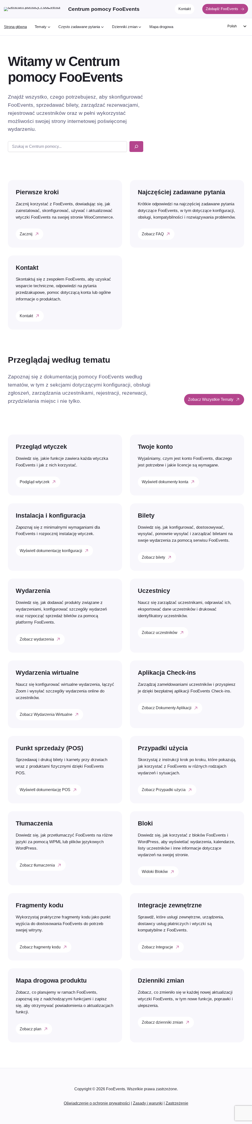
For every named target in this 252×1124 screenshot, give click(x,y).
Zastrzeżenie (177, 1103)
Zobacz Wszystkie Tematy (210, 399)
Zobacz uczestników (159, 632)
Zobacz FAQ (153, 234)
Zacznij (26, 234)
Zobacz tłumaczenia (37, 865)
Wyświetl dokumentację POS (45, 789)
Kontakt (184, 9)
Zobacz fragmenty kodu (40, 947)
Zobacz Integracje (157, 947)
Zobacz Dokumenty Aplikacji (166, 707)
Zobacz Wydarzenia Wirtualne (46, 714)
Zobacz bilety (153, 557)
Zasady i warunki (148, 1103)
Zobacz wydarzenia (37, 639)
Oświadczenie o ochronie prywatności (97, 1103)
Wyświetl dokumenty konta (165, 482)
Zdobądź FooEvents (222, 9)
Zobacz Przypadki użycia (164, 789)
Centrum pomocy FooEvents (104, 9)
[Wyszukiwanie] (136, 146)
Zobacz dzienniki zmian (162, 1022)
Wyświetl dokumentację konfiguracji (51, 550)
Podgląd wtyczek (34, 482)
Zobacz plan (30, 1029)
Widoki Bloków (155, 871)
